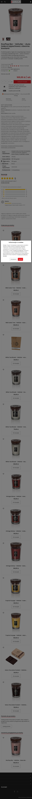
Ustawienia (13, 259)
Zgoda (20, 259)
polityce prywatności (18, 250)
